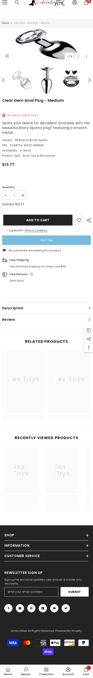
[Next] (86, 56)
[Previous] (78, 56)
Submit (74, 592)
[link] (23, 410)
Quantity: (8, 187)
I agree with (15, 230)
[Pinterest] (31, 608)
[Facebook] (8, 608)
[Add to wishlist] (79, 220)
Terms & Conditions (35, 230)
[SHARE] (87, 220)
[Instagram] (20, 608)
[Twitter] (66, 608)
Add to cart (36, 220)
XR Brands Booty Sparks (31, 140)
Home (5, 23)
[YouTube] (54, 608)
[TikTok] (43, 608)
